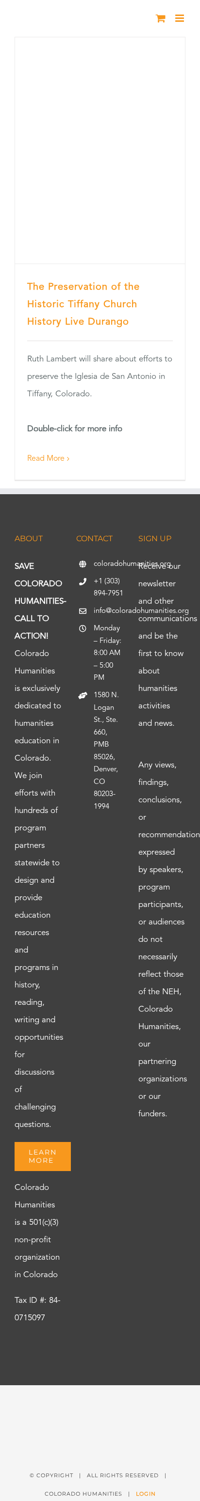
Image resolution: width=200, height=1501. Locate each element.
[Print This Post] (100, 1402)
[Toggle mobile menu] (180, 18)
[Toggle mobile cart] (161, 18)
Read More (46, 459)
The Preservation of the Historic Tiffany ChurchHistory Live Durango (83, 304)
